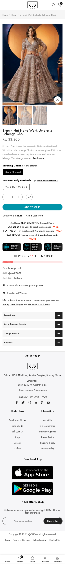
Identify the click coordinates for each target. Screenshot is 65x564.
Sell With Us (17, 431)
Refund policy (39, 540)
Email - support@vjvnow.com (33, 390)
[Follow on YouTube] (48, 403)
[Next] (60, 64)
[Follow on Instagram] (29, 403)
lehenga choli (14, 268)
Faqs (17, 437)
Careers (17, 443)
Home (5, 15)
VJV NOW (33, 534)
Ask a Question (34, 215)
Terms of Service (21, 540)
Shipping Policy (47, 443)
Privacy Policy (47, 448)
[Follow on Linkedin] (35, 403)
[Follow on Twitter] (23, 403)
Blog (7, 540)
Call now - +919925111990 (33, 397)
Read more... (39, 158)
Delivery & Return (12, 215)
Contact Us (54, 540)
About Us (47, 420)
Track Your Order (17, 420)
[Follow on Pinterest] (42, 403)
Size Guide (17, 426)
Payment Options (47, 431)
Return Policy (47, 437)
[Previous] (5, 64)
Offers (17, 448)
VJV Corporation (48, 426)
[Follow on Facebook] (16, 403)
